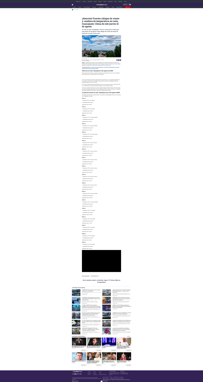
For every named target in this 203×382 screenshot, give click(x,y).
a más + (125, 1)
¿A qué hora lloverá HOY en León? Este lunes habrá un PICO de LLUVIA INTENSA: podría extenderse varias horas (121, 329)
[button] (101, 381)
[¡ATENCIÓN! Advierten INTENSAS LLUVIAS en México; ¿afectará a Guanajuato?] (106, 315)
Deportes (100, 1)
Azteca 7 (95, 1)
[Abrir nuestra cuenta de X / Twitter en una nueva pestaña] (73, 374)
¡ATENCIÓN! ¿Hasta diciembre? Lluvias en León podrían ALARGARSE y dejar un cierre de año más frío (91, 298)
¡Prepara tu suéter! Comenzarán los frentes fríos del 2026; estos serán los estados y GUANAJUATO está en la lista (91, 314)
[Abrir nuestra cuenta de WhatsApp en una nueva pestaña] (80, 374)
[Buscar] (130, 4)
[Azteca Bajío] (101, 5)
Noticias (105, 1)
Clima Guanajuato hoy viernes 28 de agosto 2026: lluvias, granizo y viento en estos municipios (121, 291)
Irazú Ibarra (87, 60)
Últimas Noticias (119, 7)
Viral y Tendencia (87, 7)
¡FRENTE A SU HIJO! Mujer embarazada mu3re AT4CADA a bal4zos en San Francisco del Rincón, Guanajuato (121, 306)
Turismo (79, 7)
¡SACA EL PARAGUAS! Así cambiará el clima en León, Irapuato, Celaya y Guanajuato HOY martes (91, 321)
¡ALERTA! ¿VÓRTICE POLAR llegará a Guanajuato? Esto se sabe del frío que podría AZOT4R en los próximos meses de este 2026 (91, 306)
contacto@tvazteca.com (124, 372)
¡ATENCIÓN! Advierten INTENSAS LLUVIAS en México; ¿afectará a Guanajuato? (121, 313)
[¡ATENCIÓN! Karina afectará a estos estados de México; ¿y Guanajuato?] (76, 292)
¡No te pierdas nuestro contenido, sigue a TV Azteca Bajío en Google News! (101, 281)
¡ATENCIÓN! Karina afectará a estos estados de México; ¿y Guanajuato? (91, 290)
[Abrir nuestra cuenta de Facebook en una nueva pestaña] (79, 374)
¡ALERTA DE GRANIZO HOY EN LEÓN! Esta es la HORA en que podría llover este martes (121, 321)
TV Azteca (84, 1)
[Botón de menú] (72, 4)
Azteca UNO (90, 1)
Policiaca (107, 7)
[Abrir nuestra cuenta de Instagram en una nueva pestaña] (75, 374)
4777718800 (122, 373)
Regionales (120, 1)
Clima (113, 7)
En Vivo (128, 7)
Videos (115, 1)
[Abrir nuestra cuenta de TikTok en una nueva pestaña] (77, 374)
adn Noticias (110, 1)
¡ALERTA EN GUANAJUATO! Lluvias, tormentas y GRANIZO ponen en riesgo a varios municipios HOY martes (90, 329)
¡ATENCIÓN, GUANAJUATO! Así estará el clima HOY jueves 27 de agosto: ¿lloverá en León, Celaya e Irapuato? (121, 298)
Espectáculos (101, 7)
